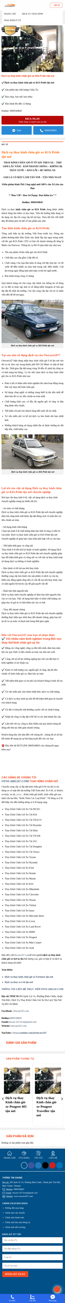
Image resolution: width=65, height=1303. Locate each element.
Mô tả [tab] (5, 144)
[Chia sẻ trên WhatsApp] (24, 1165)
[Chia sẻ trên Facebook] (31, 1165)
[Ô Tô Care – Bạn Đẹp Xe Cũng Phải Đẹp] (10, 5)
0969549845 (51, 130)
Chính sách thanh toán (14, 1217)
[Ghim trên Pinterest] (52, 1165)
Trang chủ (10, 14)
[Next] (62, 1099)
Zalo (19, 130)
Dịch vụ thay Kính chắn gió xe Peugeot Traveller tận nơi (46, 1106)
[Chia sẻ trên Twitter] (38, 1165)
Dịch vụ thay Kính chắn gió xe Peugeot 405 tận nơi (16, 1104)
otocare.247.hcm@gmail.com (22, 1022)
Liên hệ (53, 1158)
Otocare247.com (21, 1011)
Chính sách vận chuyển (15, 1213)
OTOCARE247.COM (15, 781)
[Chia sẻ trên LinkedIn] (59, 1165)
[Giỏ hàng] (57, 1289)
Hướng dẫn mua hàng (14, 1208)
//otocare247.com (18, 1026)
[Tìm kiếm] (47, 5)
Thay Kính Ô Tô (12, 20)
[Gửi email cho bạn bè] (45, 1165)
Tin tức (38, 1158)
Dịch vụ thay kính (32, 14)
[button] (56, 5)
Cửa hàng (24, 1158)
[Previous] (3, 1099)
